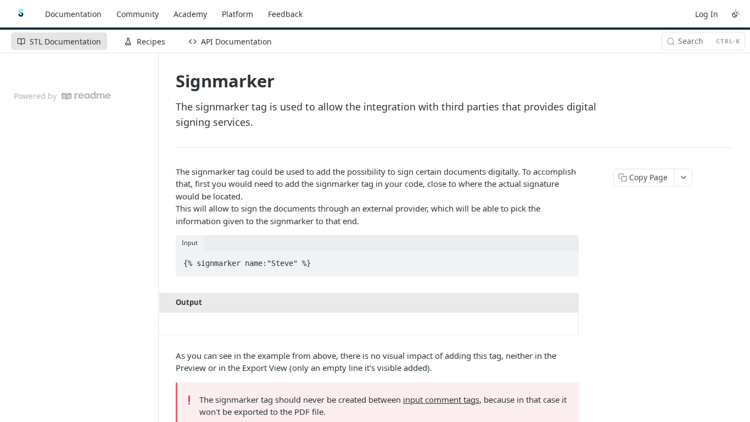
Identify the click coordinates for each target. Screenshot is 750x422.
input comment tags (441, 399)
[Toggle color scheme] (736, 14)
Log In (706, 14)
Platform (237, 14)
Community (137, 14)
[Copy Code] (565, 259)
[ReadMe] (86, 96)
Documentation (73, 14)
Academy (190, 14)
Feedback (285, 14)
